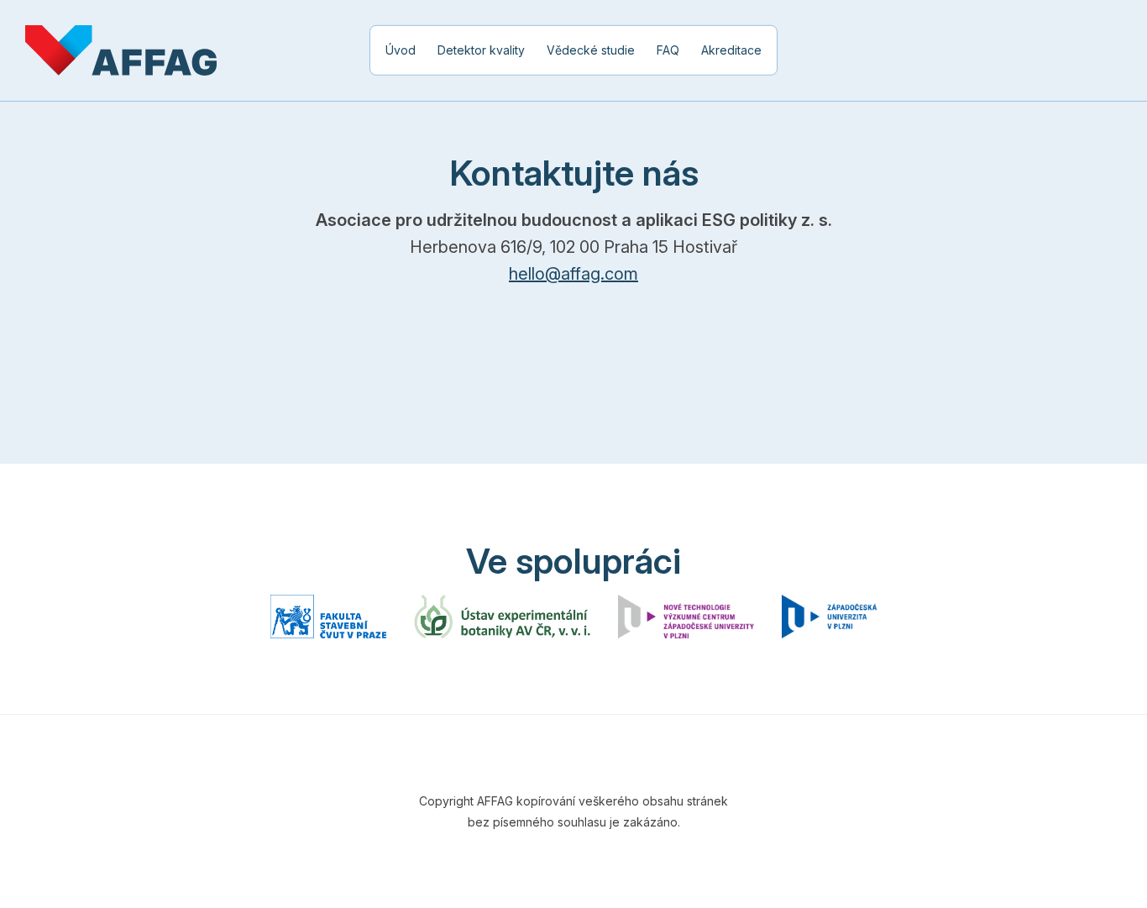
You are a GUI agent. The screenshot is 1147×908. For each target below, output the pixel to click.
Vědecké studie (591, 50)
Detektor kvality (481, 50)
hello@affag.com (573, 274)
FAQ (668, 50)
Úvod (400, 50)
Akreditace (731, 50)
